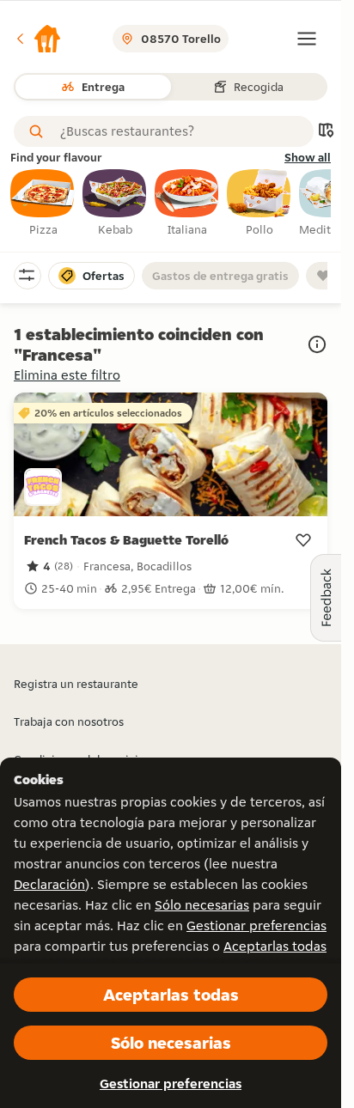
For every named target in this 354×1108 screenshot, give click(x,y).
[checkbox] (43, 203)
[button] (38, 38)
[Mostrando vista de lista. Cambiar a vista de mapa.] (325, 131)
